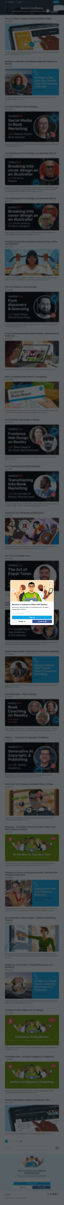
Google (21, 621)
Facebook (41, 621)
